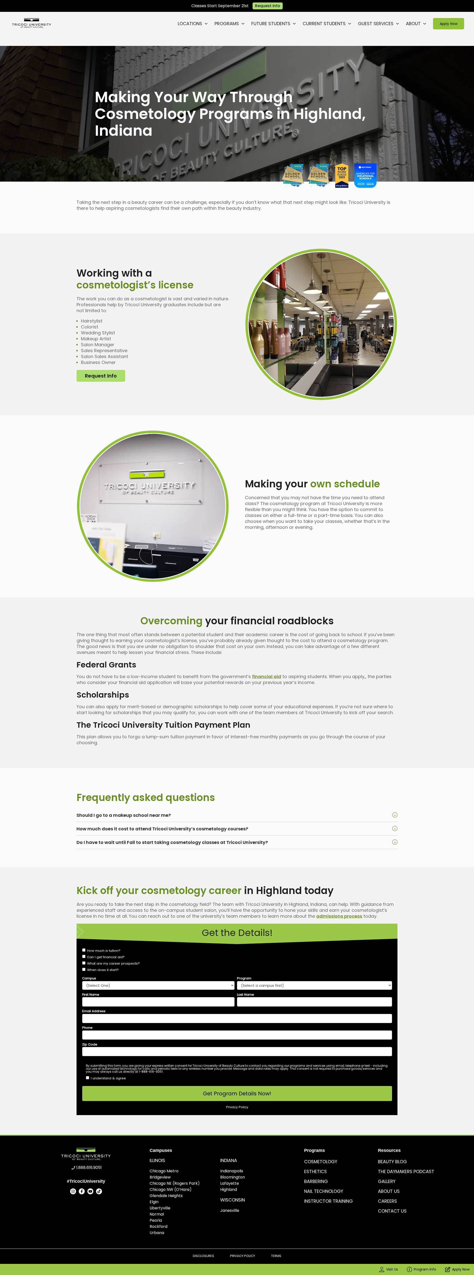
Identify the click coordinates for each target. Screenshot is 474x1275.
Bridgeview (160, 1177)
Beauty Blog (392, 1162)
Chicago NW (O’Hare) (171, 1189)
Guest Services (376, 23)
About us (389, 1191)
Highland (228, 1189)
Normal (157, 1214)
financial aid (266, 676)
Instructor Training (328, 1201)
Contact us (392, 1211)
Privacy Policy (242, 1256)
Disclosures (203, 1256)
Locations (190, 23)
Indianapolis (231, 1171)
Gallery (386, 1181)
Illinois (157, 1160)
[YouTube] (90, 1191)
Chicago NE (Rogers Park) (175, 1183)
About (413, 23)
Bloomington (232, 1177)
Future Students (270, 23)
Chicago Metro (164, 1171)
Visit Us (392, 1269)
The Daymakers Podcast (406, 1171)
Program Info (425, 1269)
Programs (227, 23)
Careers (387, 1201)
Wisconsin (232, 1200)
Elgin (154, 1202)
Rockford (158, 1226)
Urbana (157, 1233)
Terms (276, 1256)
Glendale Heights (166, 1196)
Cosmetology (320, 1162)
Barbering (316, 1181)
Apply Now (448, 23)
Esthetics (315, 1171)
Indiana (228, 1160)
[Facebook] (82, 1191)
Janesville (229, 1210)
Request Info (267, 6)
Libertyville (160, 1208)
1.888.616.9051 (89, 1167)
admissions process (339, 916)
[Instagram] (73, 1191)
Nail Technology (323, 1191)
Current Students (324, 23)
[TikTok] (99, 1191)
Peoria (156, 1220)
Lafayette (229, 1183)
